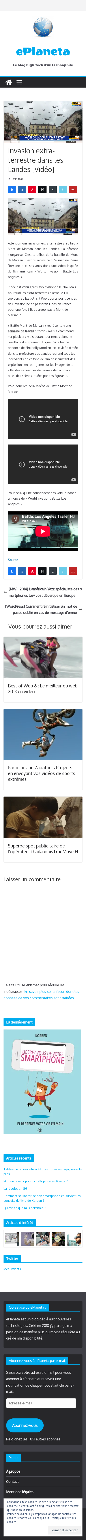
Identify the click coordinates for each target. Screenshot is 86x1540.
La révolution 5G (15, 1188)
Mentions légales (20, 1492)
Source (13, 560)
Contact (12, 1481)
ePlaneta (43, 51)
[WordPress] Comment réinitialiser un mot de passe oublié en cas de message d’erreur (41, 609)
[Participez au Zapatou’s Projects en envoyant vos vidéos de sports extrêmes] (43, 712)
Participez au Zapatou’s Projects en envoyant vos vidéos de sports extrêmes (41, 773)
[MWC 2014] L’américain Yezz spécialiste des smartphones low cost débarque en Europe (45, 592)
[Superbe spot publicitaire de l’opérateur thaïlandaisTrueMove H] (43, 799)
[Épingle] (32, 189)
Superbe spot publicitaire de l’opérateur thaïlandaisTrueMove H (43, 848)
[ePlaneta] (9, 82)
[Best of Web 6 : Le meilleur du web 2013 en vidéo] (43, 640)
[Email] (63, 189)
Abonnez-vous (25, 1425)
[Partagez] (12, 189)
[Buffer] (52, 189)
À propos (13, 1471)
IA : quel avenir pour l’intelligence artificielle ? (36, 1181)
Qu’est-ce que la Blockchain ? (25, 1208)
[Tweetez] (42, 189)
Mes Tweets (12, 1269)
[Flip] (73, 189)
